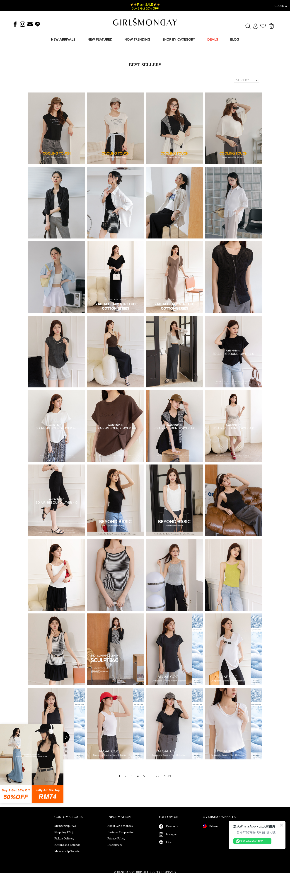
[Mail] (30, 24)
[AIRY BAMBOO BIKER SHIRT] (56, 203)
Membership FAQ (65, 825)
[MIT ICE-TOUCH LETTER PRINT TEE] (56, 128)
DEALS (212, 39)
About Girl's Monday (120, 825)
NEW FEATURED (99, 39)
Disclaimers (114, 844)
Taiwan (213, 826)
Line (169, 842)
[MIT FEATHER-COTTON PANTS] (56, 500)
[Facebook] (15, 24)
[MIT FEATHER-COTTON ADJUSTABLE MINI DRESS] (174, 426)
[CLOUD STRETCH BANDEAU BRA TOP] (233, 500)
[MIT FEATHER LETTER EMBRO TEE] (233, 352)
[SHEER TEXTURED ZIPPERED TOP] (233, 277)
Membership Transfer (67, 851)
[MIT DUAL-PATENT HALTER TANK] (115, 724)
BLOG (234, 39)
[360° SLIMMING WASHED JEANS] (115, 649)
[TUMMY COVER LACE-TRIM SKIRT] (115, 352)
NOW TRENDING (137, 39)
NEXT (167, 776)
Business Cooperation (120, 832)
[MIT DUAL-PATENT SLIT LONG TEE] (174, 649)
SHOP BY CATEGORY (178, 39)
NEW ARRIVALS (63, 39)
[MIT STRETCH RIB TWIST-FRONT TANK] (115, 500)
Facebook (172, 826)
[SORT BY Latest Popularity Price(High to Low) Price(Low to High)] (248, 80)
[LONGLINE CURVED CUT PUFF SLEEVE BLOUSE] (233, 203)
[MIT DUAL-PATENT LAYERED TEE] (174, 724)
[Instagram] (22, 24)
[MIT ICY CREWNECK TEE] (174, 128)
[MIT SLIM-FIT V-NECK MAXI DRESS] (115, 277)
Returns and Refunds (67, 844)
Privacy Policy (116, 838)
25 (157, 776)
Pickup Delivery (64, 838)
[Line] (37, 24)
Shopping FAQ (63, 832)
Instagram (172, 834)
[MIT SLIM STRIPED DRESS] (56, 649)
